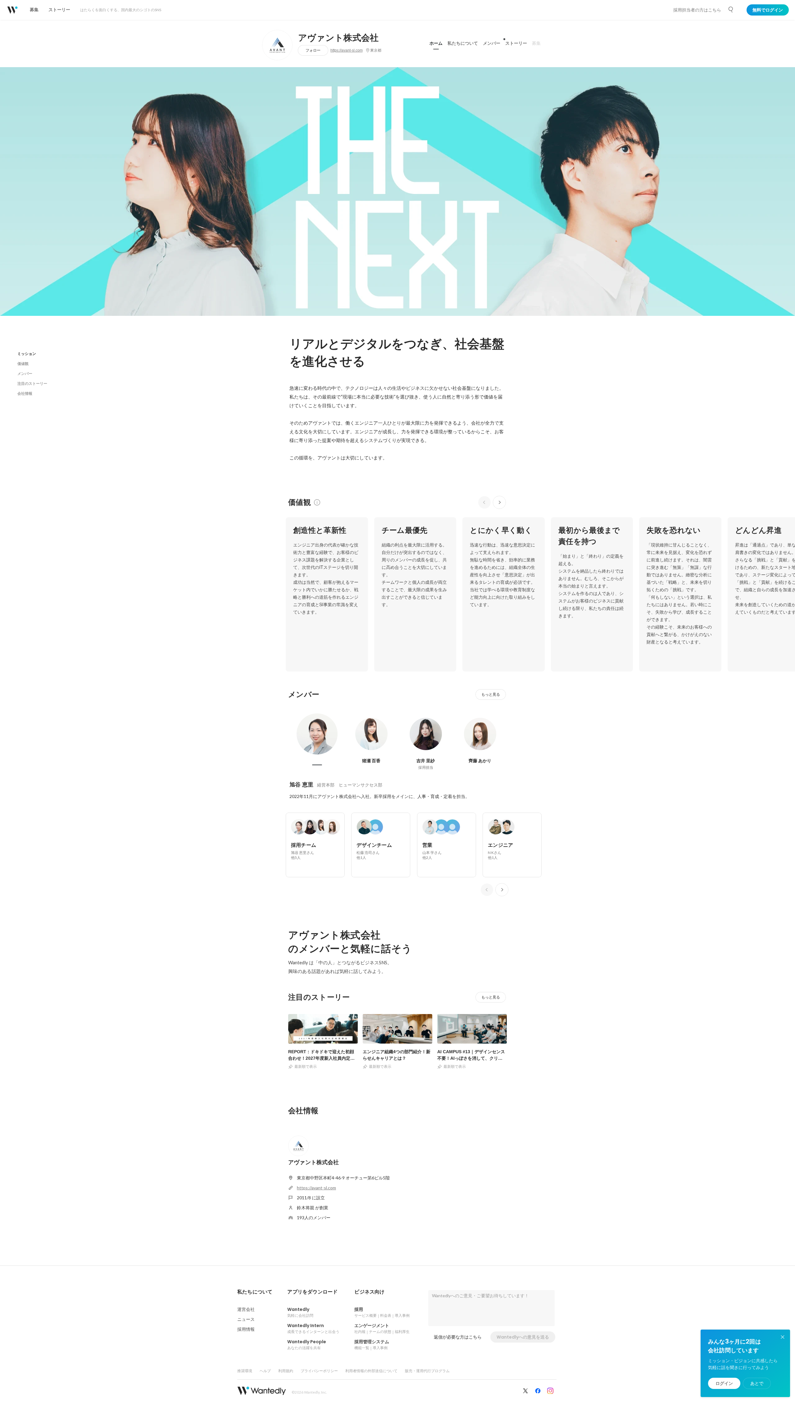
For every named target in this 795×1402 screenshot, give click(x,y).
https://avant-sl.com (346, 50)
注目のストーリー (32, 383)
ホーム (436, 43)
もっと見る (490, 694)
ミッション (26, 353)
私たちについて (462, 43)
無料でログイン (767, 10)
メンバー (491, 43)
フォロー (313, 50)
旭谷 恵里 (301, 784)
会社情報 (24, 393)
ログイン (724, 1383)
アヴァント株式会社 (338, 38)
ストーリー (516, 43)
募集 (536, 43)
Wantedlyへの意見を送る (523, 1337)
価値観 (23, 363)
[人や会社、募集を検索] (731, 9)
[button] (254, 1292)
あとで (756, 1383)
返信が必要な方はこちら (458, 1337)
